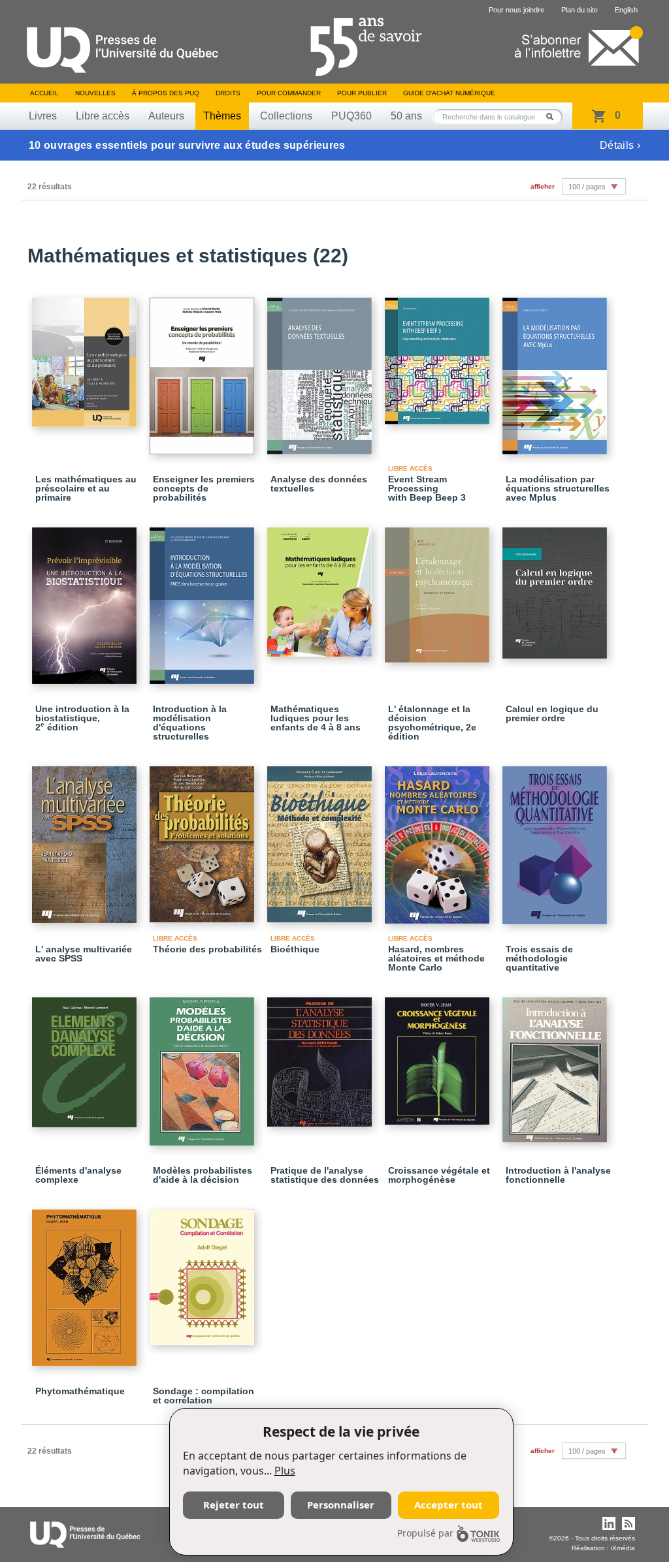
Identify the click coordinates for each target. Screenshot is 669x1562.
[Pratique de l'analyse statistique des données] (321, 1056)
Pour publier (362, 93)
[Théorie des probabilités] (204, 838)
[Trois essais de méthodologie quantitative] (556, 839)
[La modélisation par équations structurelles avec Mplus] (556, 370)
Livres (43, 115)
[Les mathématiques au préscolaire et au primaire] (86, 356)
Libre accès (102, 115)
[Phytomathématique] (86, 1282)
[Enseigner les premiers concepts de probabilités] (204, 370)
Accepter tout (448, 1504)
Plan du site (579, 10)
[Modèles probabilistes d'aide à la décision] (204, 1066)
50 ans (406, 115)
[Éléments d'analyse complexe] (86, 1056)
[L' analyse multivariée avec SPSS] (86, 838)
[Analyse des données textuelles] (321, 370)
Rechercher (553, 116)
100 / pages (587, 187)
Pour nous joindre (516, 10)
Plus (284, 1470)
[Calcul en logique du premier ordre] (556, 587)
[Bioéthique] (321, 838)
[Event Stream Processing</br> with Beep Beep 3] (439, 355)
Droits (228, 93)
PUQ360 (351, 115)
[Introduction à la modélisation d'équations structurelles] (204, 600)
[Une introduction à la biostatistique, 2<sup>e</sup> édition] (86, 600)
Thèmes (222, 115)
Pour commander (289, 93)
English (626, 10)
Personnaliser (340, 1504)
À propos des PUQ (165, 93)
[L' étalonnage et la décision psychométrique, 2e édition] (439, 589)
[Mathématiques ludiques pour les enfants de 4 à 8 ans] (321, 586)
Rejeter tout (233, 1504)
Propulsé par (425, 1533)
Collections (286, 115)
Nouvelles (95, 93)
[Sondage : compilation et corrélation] (204, 1271)
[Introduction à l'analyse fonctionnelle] (556, 1064)
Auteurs (166, 115)
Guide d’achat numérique (449, 93)
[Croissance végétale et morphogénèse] (439, 1055)
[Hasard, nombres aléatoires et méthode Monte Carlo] (439, 839)
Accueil (44, 93)
